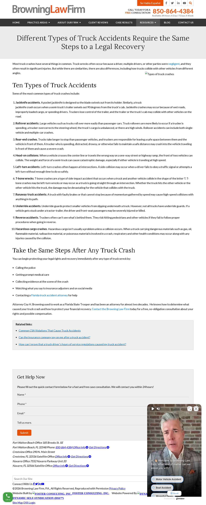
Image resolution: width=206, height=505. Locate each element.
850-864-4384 (173, 11)
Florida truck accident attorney (49, 295)
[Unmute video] (152, 408)
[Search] (190, 3)
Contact (185, 22)
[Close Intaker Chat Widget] (196, 408)
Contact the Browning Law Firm (110, 309)
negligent (174, 63)
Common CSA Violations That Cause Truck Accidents (50, 330)
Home (16, 22)
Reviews (98, 22)
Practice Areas (37, 22)
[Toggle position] (189, 408)
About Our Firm (68, 22)
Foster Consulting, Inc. (90, 493)
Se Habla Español (150, 3)
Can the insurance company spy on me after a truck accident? (54, 337)
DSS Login (29, 502)
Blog (167, 22)
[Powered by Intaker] (180, 499)
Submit (24, 432)
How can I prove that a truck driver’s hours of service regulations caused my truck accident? (72, 344)
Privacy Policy (117, 488)
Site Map (18, 502)
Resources (147, 22)
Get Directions (98, 447)
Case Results (124, 22)
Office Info (79, 447)
